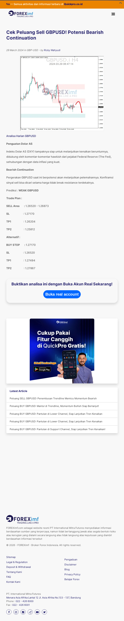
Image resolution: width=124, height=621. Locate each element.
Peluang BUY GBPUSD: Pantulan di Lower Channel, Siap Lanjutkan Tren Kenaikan (56, 413)
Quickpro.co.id (66, 4)
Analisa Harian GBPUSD (21, 136)
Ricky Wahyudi (52, 50)
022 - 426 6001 (21, 604)
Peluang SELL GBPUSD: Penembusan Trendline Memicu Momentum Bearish (53, 398)
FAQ (8, 576)
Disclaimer (70, 564)
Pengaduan (70, 559)
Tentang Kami (14, 572)
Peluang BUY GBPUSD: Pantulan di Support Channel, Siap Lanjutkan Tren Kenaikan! (57, 429)
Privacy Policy (72, 574)
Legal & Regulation (17, 562)
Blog (67, 569)
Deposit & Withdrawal (18, 566)
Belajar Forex (71, 579)
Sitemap (11, 557)
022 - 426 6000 (24, 601)
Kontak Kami (13, 581)
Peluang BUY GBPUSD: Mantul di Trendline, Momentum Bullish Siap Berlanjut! (54, 406)
